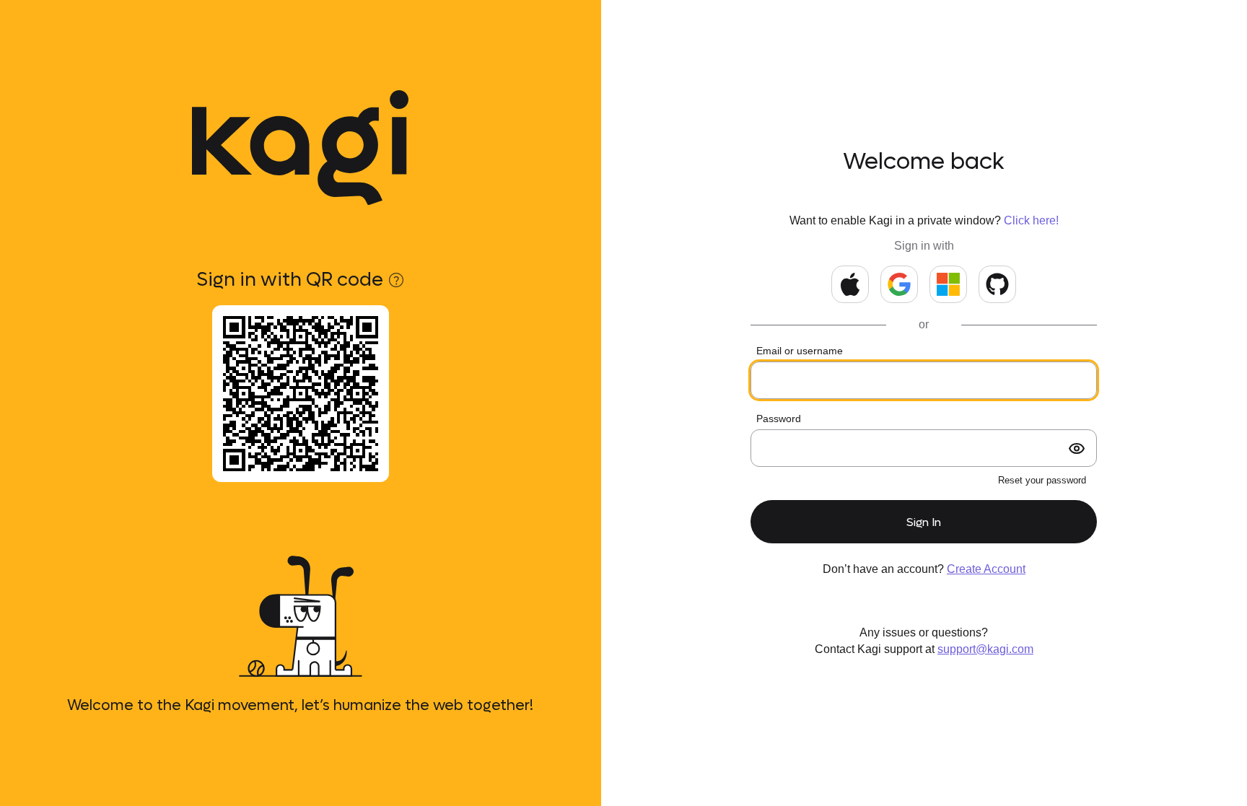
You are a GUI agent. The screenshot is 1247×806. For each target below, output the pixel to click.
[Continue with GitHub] (997, 284)
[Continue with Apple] (850, 284)
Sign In (923, 522)
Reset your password (1042, 480)
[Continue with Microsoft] (948, 284)
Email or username (799, 350)
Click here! (1031, 220)
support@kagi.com (985, 649)
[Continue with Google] (899, 284)
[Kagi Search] (300, 148)
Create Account (986, 569)
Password (778, 418)
